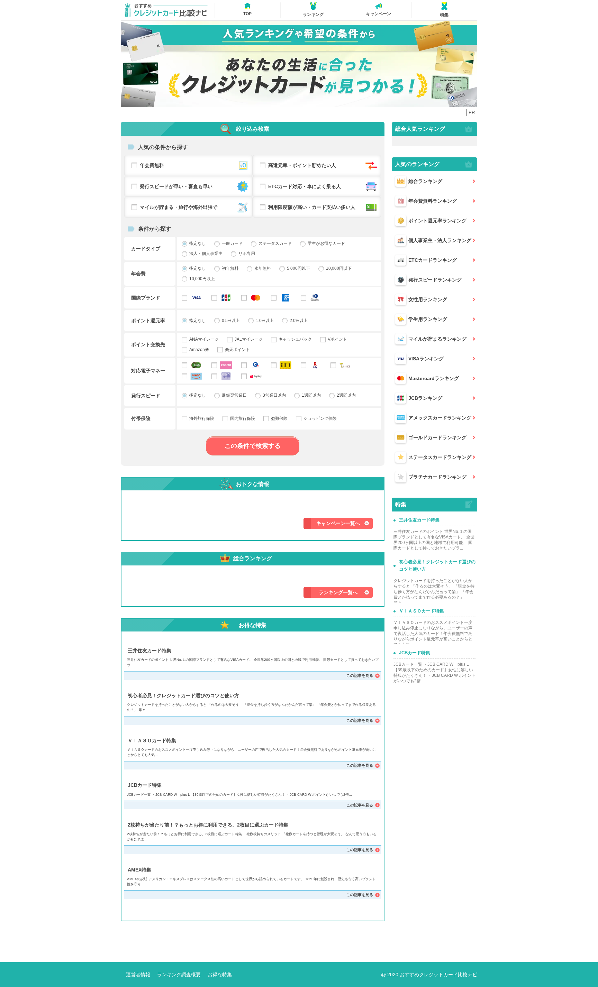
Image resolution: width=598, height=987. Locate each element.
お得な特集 (220, 974)
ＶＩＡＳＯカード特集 (152, 740)
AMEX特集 (139, 870)
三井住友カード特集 (149, 650)
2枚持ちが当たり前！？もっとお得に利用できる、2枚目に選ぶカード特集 (208, 825)
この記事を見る (359, 675)
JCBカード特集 (145, 785)
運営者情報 (138, 974)
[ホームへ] (166, 10)
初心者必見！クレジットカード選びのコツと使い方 (183, 695)
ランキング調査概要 (179, 974)
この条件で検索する (253, 445)
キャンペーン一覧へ (338, 523)
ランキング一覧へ (338, 592)
